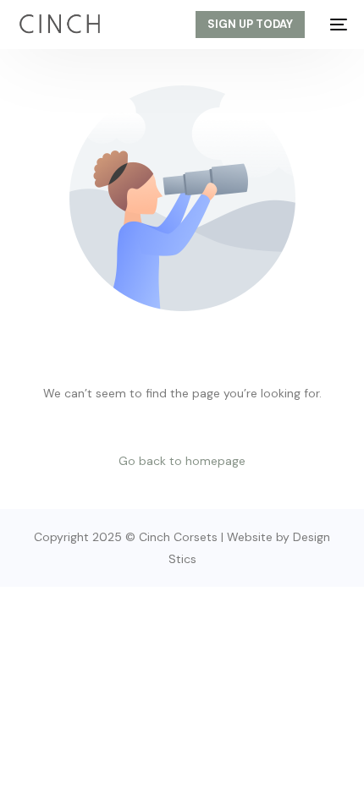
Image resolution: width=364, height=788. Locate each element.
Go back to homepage (182, 460)
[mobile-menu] (334, 24)
